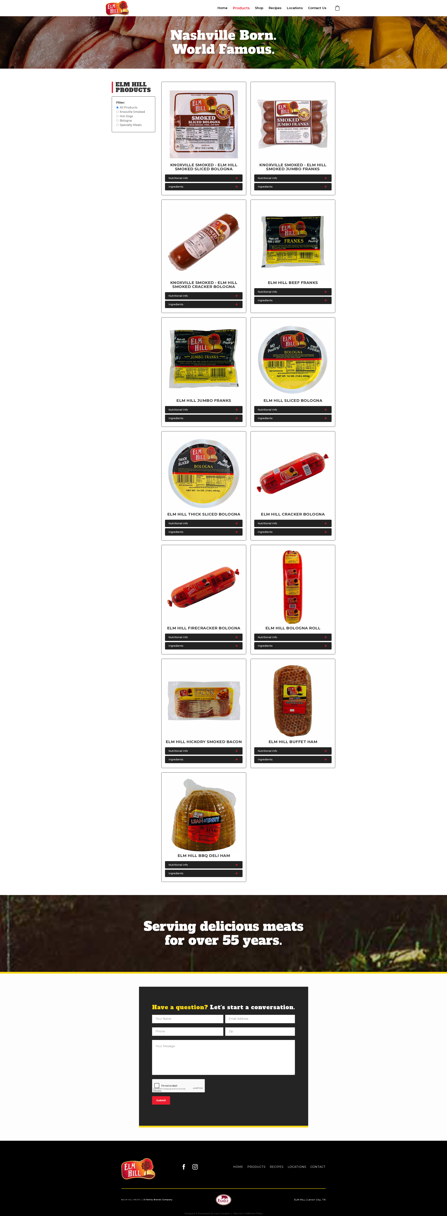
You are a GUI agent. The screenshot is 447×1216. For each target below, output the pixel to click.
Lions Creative (222, 1213)
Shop (259, 8)
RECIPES (277, 1167)
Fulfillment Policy (253, 1213)
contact (318, 1167)
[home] (119, 8)
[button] (337, 8)
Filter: (120, 102)
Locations (295, 8)
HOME (238, 1167)
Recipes (275, 8)
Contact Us (317, 8)
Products (241, 8)
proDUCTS (256, 1167)
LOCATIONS (297, 1167)
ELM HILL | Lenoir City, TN (310, 1199)
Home (222, 8)
